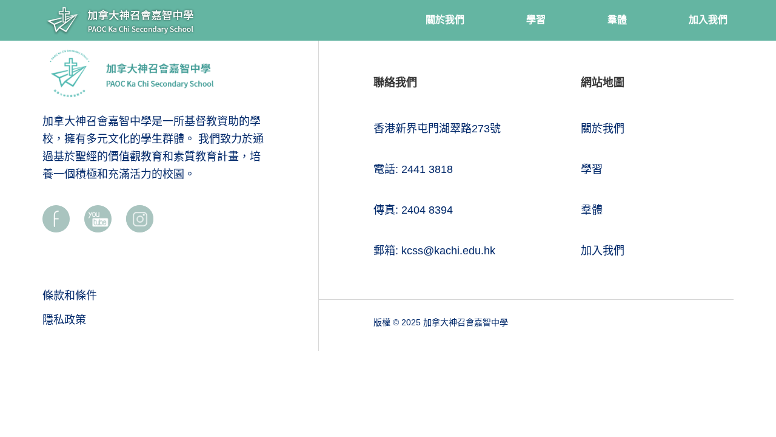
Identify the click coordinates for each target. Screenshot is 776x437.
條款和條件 (69, 296)
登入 (748, 165)
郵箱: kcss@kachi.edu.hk (434, 251)
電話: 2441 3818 (413, 169)
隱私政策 (64, 320)
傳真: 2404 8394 (413, 210)
